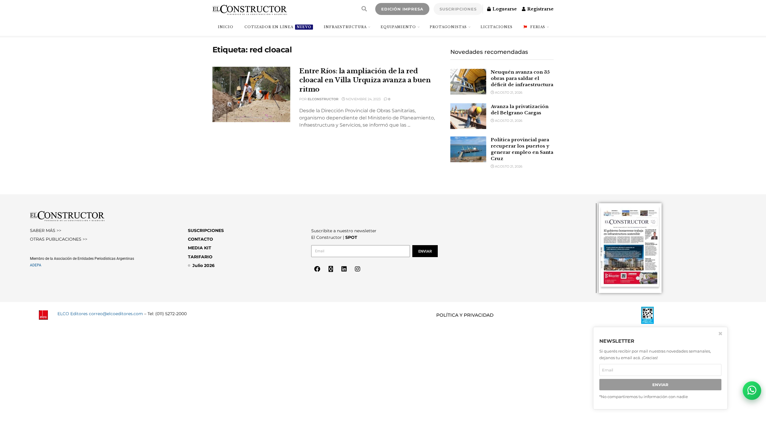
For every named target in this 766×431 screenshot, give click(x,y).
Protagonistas (448, 27)
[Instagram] (358, 269)
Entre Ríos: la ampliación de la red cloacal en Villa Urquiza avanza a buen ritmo (365, 80)
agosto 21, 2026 (508, 92)
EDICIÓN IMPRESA (402, 9)
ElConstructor (323, 99)
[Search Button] (364, 8)
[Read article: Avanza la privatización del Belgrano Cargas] (468, 116)
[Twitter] (331, 269)
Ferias (537, 27)
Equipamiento (398, 27)
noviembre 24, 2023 (363, 99)
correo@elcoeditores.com (116, 313)
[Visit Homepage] (249, 9)
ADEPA (35, 265)
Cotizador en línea (277, 27)
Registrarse (540, 9)
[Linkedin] (344, 269)
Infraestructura (345, 27)
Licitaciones (497, 27)
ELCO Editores (72, 313)
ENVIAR (660, 384)
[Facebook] (317, 269)
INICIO (225, 27)
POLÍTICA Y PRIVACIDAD (464, 315)
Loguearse (504, 9)
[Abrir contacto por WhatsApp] (752, 390)
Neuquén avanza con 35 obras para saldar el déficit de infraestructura (522, 78)
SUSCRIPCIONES (458, 9)
